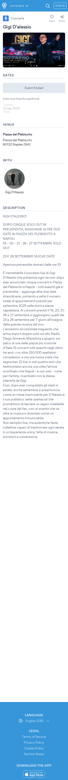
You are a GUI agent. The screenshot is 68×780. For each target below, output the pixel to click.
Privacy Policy (34, 742)
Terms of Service (34, 737)
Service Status (34, 754)
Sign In (60, 5)
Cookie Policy (34, 748)
